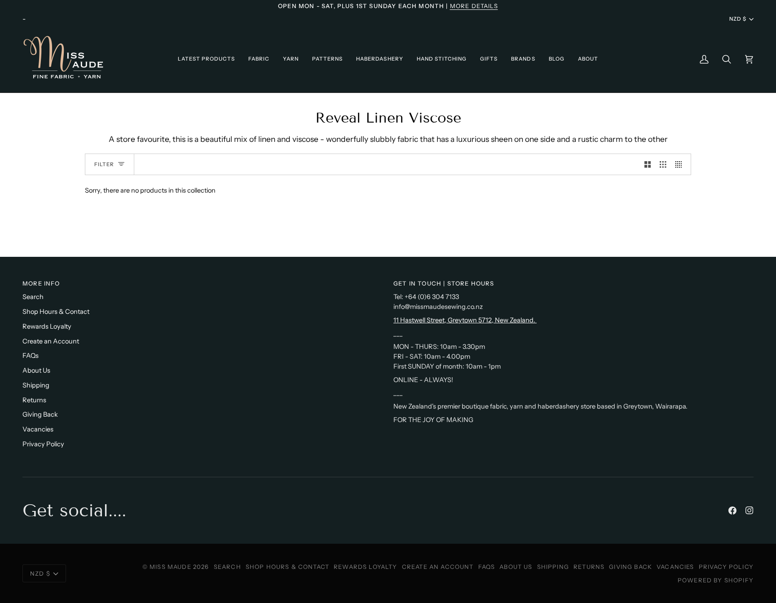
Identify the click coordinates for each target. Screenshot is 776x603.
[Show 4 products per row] (681, 164)
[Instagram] (749, 510)
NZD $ (737, 19)
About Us (36, 370)
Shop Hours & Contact (55, 312)
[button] (206, 59)
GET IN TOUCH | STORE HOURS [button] (443, 283)
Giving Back (40, 414)
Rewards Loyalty (46, 326)
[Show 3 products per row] (663, 164)
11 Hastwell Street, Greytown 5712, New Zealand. (465, 320)
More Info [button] (41, 283)
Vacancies (37, 429)
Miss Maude (170, 566)
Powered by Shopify (716, 580)
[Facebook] (732, 510)
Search (33, 297)
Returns (34, 400)
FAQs (30, 356)
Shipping (35, 385)
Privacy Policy (43, 444)
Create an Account (50, 341)
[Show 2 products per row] (648, 164)
